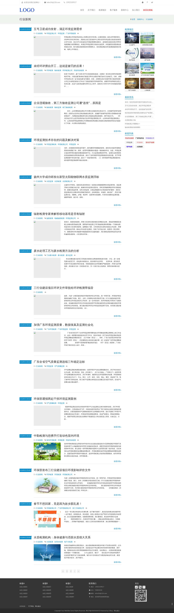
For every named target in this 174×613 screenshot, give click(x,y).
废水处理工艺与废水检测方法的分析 (56, 250)
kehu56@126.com (53, 2)
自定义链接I (69, 587)
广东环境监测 (63, 329)
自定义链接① (47, 587)
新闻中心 (125, 10)
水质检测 (57, 181)
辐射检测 (49, 218)
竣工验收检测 (67, 107)
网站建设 (38, 606)
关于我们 (91, 10)
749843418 (98, 590)
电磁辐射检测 (59, 218)
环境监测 (61, 33)
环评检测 (49, 70)
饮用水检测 (58, 542)
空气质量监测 (59, 366)
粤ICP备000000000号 (93, 611)
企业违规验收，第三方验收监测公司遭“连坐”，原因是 (67, 103)
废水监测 (69, 255)
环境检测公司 (63, 144)
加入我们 (136, 10)
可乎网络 (31, 606)
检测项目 (102, 10)
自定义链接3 (23, 593)
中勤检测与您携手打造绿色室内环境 (56, 435)
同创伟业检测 (79, 70)
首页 (82, 10)
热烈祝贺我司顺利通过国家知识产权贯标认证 (140, 113)
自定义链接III (70, 593)
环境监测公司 (51, 33)
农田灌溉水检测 (147, 45)
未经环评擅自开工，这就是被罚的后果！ (59, 66)
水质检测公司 (67, 181)
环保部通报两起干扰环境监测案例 (55, 398)
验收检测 (57, 70)
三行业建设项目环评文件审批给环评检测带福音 (63, 287)
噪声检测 (132, 60)
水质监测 (49, 181)
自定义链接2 (23, 590)
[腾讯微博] (147, 2)
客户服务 (113, 10)
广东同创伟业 (139, 138)
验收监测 (57, 107)
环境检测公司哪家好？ (132, 124)
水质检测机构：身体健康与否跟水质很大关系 (62, 537)
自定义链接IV (70, 597)
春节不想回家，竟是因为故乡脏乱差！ (58, 503)
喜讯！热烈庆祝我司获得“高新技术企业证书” (140, 102)
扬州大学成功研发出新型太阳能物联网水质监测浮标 (66, 176)
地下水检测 (68, 542)
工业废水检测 (51, 255)
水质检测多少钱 (130, 120)
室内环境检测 (51, 440)
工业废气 (132, 45)
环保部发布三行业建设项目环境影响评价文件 (62, 470)
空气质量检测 (51, 403)
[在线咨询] (142, 2)
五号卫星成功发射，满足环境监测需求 (58, 29)
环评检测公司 (67, 70)
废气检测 (147, 60)
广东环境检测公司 (64, 508)
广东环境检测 (71, 33)
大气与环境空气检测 (147, 75)
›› (78, 571)
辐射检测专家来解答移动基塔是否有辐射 (59, 213)
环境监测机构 (51, 144)
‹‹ (63, 571)
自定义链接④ (47, 597)
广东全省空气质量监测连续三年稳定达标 (59, 361)
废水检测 (61, 255)
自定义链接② (47, 590)
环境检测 (61, 440)
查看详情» (117, 57)
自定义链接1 (23, 587)
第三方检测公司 (78, 508)
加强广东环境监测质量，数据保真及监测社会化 (63, 324)
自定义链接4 (23, 597)
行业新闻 (149, 19)
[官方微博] (152, 2)
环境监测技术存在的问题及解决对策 (56, 139)
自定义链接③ (47, 593)
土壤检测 (147, 90)
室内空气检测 (150, 142)
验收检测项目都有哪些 (132, 127)
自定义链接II (70, 590)
